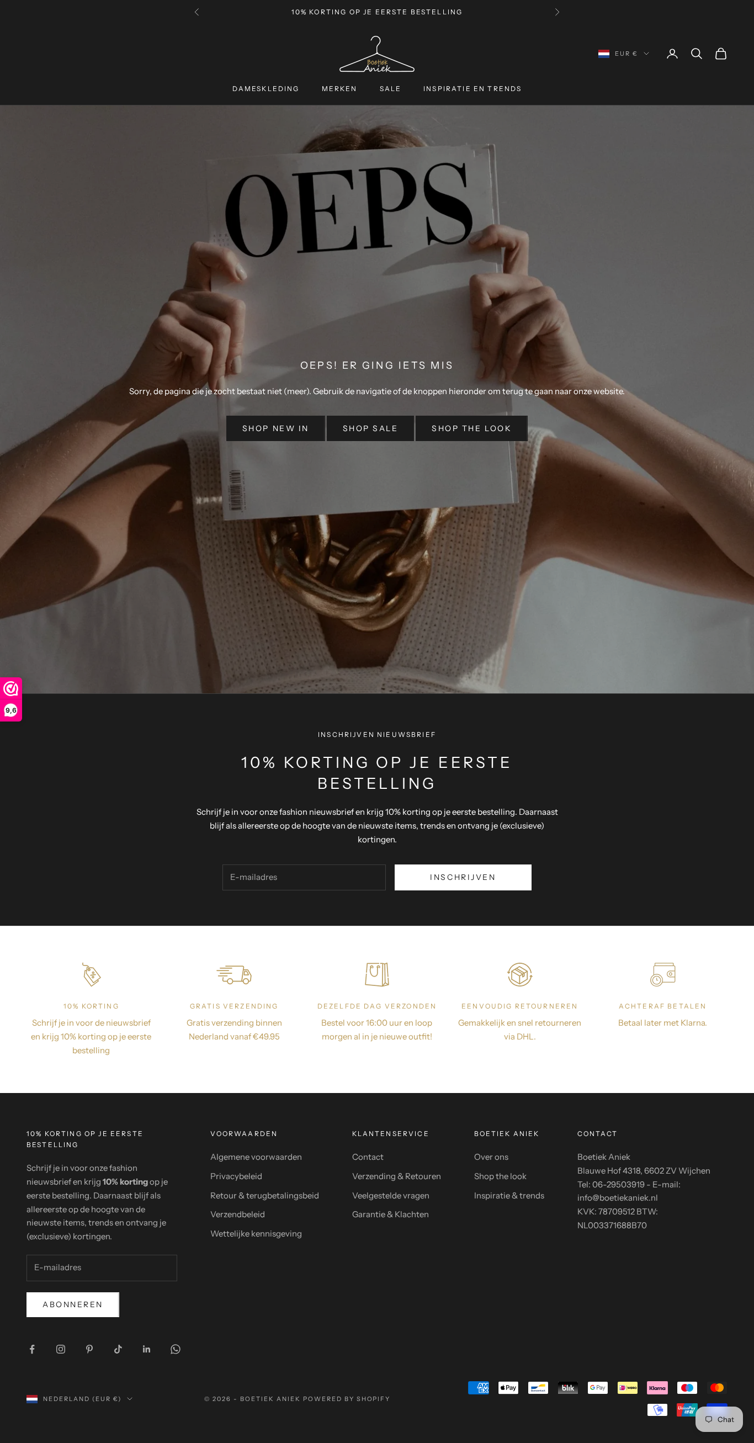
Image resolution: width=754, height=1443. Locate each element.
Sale (391, 88)
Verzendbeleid (237, 1214)
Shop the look (472, 428)
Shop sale (371, 428)
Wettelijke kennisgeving (256, 1233)
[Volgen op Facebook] (32, 1349)
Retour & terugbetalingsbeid (264, 1195)
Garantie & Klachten (390, 1214)
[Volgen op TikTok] (118, 1349)
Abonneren (73, 1304)
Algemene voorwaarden (256, 1157)
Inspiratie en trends (472, 88)
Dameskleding (266, 88)
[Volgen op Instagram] (60, 1349)
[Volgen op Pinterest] (89, 1349)
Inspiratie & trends (509, 1195)
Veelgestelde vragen (390, 1195)
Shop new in (275, 428)
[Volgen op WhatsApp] (175, 1349)
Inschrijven (463, 877)
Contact (368, 1157)
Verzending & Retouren (396, 1176)
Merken (340, 88)
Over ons (491, 1157)
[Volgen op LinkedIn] (146, 1349)
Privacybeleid (236, 1176)
